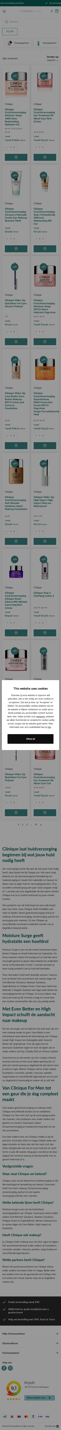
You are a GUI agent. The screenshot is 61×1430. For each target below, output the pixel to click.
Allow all (30, 739)
